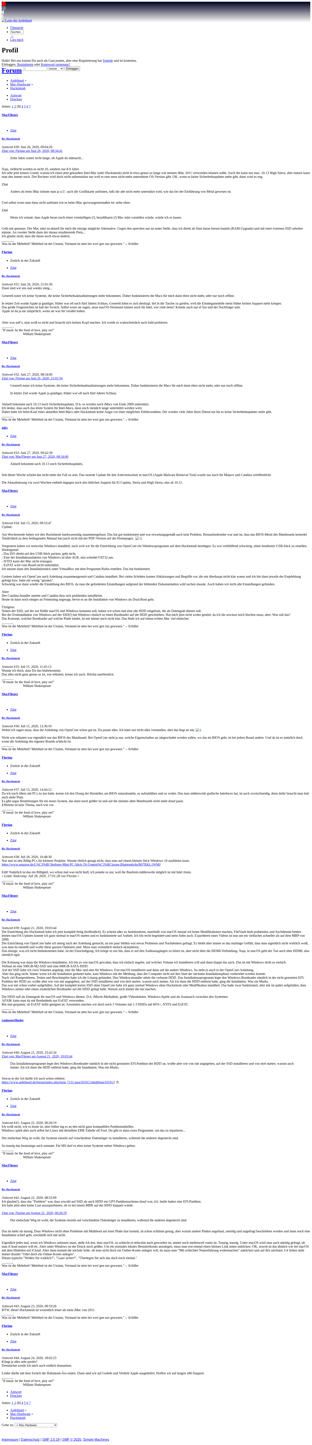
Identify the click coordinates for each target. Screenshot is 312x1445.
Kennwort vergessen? (55, 64)
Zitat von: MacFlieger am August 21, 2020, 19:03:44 (37, 1056)
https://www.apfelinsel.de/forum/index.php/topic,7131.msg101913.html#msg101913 (58, 1082)
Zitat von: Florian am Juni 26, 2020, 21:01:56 (32, 378)
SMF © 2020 (71, 1439)
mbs (5, 428)
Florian (7, 252)
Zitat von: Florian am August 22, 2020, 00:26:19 (34, 1213)
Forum (12, 70)
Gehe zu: (8, 1425)
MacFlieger (10, 115)
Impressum (10, 1439)
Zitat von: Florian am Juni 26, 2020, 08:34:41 (32, 151)
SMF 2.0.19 (51, 1439)
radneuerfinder (13, 1020)
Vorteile (108, 60)
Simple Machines (96, 1439)
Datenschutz (30, 1439)
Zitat (13, 130)
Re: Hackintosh (11, 138)
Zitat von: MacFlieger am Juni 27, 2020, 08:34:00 (35, 456)
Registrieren (25, 64)
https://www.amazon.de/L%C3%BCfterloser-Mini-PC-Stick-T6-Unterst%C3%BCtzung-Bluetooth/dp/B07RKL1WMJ (81, 864)
